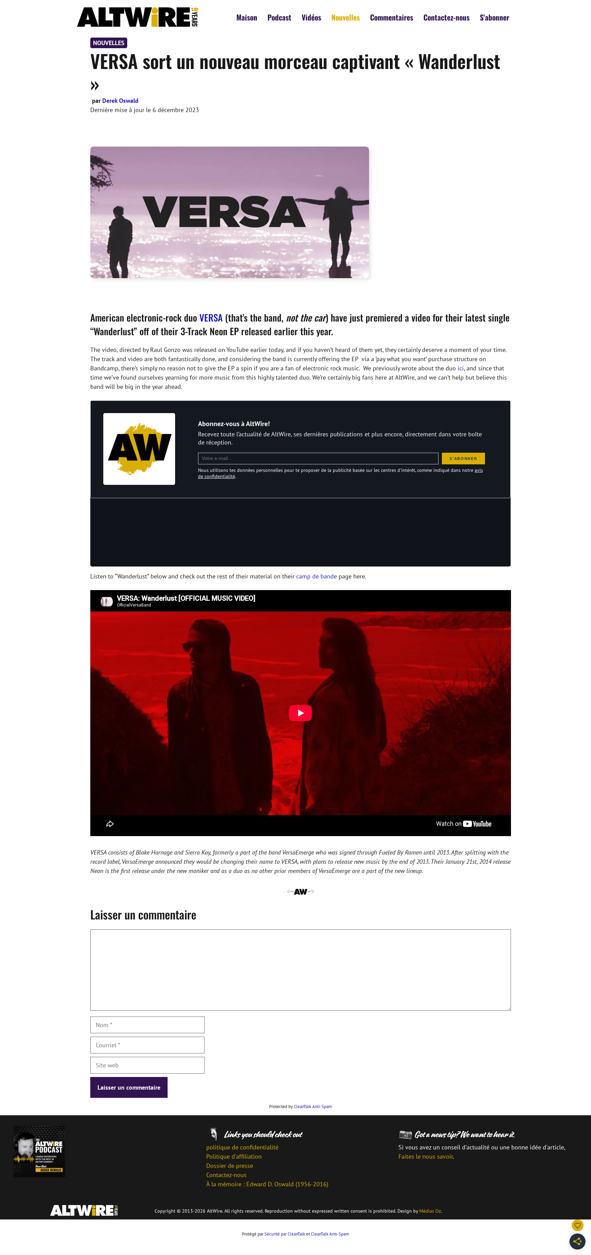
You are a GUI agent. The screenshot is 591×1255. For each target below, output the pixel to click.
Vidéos (311, 17)
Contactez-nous (446, 17)
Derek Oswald (120, 101)
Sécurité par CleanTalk (284, 1234)
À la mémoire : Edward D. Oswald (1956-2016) (267, 1184)
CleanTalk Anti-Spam (313, 1106)
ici (461, 368)
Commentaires (391, 17)
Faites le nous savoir (425, 1156)
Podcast (279, 17)
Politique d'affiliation (234, 1156)
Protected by (300, 1106)
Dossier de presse (229, 1166)
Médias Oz (430, 1211)
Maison (246, 17)
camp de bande (317, 576)
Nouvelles (345, 17)
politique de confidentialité (242, 1147)
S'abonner (494, 17)
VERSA (211, 317)
